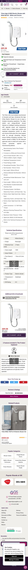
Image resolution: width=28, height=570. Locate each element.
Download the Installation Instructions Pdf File (12, 297)
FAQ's (2, 522)
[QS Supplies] (6, 4)
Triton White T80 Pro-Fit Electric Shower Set (14, 431)
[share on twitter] (14, 382)
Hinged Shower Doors (20, 455)
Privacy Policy (19, 513)
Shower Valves (7, 455)
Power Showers (7, 467)
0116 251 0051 (15, 504)
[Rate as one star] (15, 393)
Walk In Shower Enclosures (8, 461)
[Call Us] (17, 4)
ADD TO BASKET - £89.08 (16, 74)
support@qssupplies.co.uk (15, 501)
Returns (3, 524)
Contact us (4, 520)
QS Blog (3, 513)
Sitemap (3, 517)
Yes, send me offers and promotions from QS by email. (13, 539)
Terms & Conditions (21, 515)
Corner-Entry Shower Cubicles (20, 461)
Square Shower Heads (20, 466)
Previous (1, 1)
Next (26, 1)
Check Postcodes (18, 85)
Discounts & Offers (6, 515)
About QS (3, 510)
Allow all (14, 556)
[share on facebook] (5, 382)
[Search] (12, 5)
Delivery (18, 510)
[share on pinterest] (23, 382)
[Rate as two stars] (16, 393)
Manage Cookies (14, 559)
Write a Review (14, 396)
